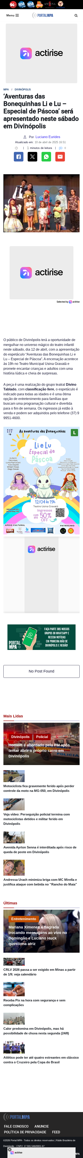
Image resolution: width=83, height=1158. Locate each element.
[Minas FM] (39, 4)
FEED (56, 1132)
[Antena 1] (50, 4)
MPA (6, 89)
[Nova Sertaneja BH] (22, 4)
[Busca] (76, 15)
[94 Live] (13, 4)
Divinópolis (23, 89)
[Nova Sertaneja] (31, 4)
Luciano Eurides (48, 137)
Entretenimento (23, 919)
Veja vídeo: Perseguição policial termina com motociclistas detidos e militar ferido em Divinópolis (36, 818)
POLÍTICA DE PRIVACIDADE (25, 1132)
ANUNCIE (41, 1126)
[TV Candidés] (60, 4)
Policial (42, 737)
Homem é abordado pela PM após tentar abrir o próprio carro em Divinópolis (39, 750)
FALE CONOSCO (16, 1126)
